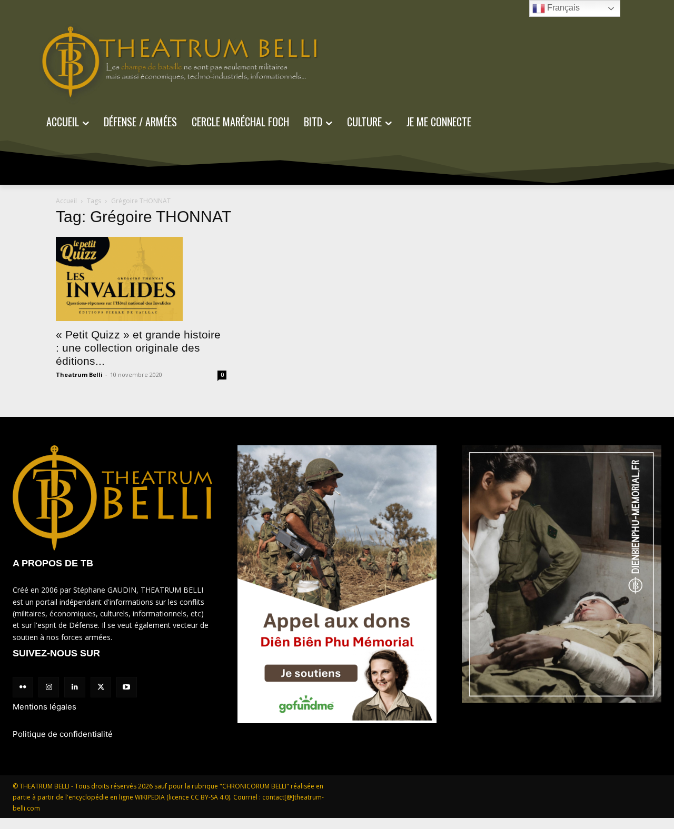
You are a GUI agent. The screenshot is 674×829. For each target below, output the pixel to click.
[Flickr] (23, 687)
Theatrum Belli (79, 374)
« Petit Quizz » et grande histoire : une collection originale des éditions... (138, 347)
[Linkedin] (74, 687)
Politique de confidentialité (63, 734)
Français (562, 7)
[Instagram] (48, 687)
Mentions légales (44, 707)
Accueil (66, 200)
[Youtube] (126, 687)
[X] (101, 687)
